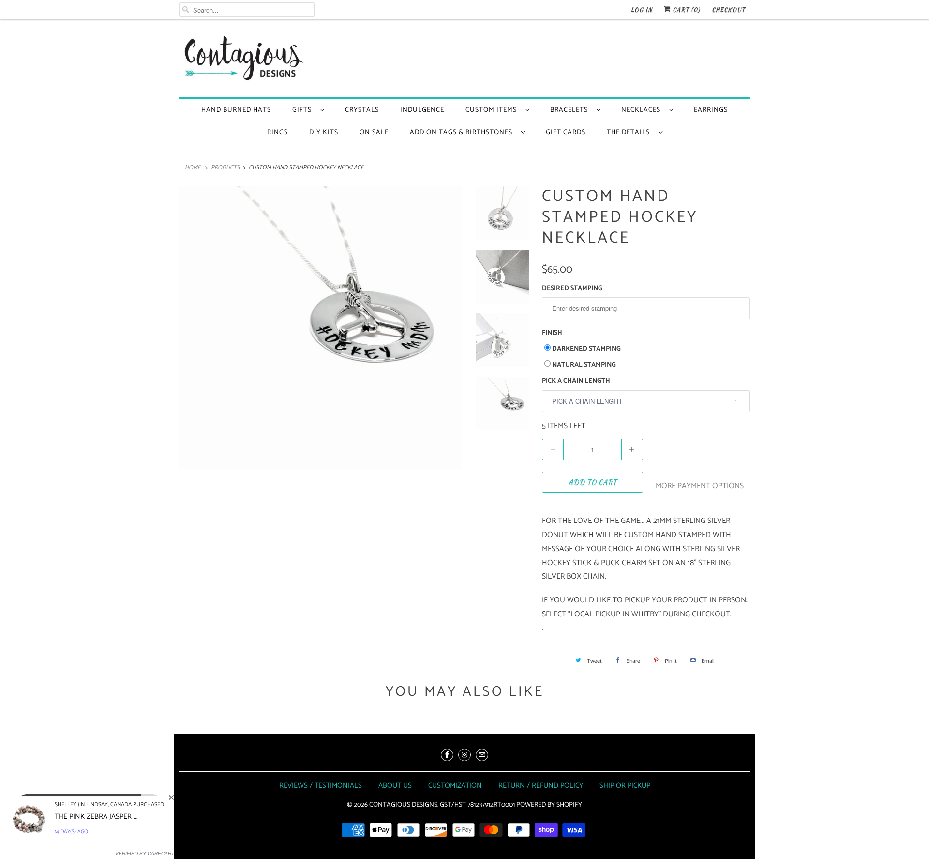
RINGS (277, 132)
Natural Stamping (584, 364)
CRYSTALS (362, 110)
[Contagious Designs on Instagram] (464, 755)
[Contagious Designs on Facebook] (447, 755)
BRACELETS (571, 110)
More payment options (700, 485)
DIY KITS (323, 132)
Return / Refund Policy (540, 786)
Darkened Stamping (586, 348)
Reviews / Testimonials (320, 786)
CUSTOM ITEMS (493, 110)
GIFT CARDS (565, 132)
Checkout (728, 9)
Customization (455, 786)
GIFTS (303, 110)
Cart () (685, 9)
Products (225, 167)
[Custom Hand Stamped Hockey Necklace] (320, 327)
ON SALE (374, 132)
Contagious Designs (403, 805)
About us (395, 786)
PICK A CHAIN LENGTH (576, 380)
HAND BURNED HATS (236, 110)
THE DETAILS (630, 132)
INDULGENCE (422, 110)
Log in (641, 9)
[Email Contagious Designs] (482, 755)
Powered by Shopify (549, 805)
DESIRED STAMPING (572, 288)
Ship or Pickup (624, 786)
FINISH (552, 332)
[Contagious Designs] (242, 61)
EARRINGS (711, 110)
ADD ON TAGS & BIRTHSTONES (463, 132)
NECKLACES (642, 110)
